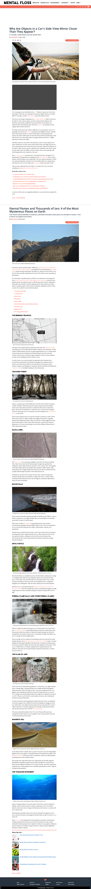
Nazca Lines (18, 296)
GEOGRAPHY (64, 2)
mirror (40, 125)
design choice (30, 116)
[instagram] (82, 6)
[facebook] (77, 6)
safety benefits (43, 157)
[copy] (20, 40)
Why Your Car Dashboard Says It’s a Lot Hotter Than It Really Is (29, 186)
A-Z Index (58, 884)
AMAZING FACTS (44, 2)
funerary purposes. (37, 709)
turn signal (37, 163)
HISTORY (72, 2)
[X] (80, 6)
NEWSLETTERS (48, 882)
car (35, 112)
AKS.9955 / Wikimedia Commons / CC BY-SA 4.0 (36, 748)
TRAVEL (19, 873)
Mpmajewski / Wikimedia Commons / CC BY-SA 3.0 (43, 625)
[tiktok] (85, 6)
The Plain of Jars (19, 306)
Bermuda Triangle (50, 348)
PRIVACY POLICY (59, 882)
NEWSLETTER (35, 2)
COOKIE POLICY (71, 882)
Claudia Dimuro (15, 37)
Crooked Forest (19, 293)
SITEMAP (47, 884)
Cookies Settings (71, 884)
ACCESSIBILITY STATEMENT (35, 884)
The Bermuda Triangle (20, 291)
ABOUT (18, 882)
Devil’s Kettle (18, 301)
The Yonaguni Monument (21, 311)
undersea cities (16, 368)
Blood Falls (17, 299)
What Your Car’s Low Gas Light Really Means (24, 183)
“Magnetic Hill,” (17, 755)
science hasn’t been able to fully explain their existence (30, 280)
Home (13, 198)
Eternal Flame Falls (19, 630)
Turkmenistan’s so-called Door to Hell (35, 641)
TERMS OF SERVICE (20, 884)
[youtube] (88, 6)
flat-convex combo (20, 155)
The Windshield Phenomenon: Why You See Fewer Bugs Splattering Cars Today (33, 179)
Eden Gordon (14, 219)
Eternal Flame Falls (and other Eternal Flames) (26, 304)
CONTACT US (32, 882)
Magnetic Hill (18, 309)
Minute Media (42, 887)
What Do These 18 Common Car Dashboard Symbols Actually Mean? (30, 188)
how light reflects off (39, 119)
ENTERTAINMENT (54, 2)
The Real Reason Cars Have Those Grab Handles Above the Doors (29, 177)
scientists (18, 820)
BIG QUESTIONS (21, 198)
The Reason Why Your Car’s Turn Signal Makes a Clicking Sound (29, 181)
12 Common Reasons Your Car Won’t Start (23, 174)
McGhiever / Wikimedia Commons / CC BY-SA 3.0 (42, 573)
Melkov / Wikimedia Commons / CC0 (38, 801)
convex (29, 132)
